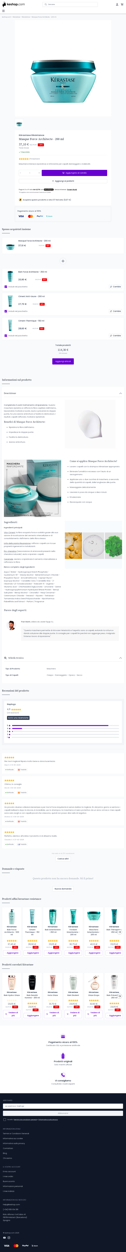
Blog (5, 1153)
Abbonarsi (63, 1113)
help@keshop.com (11, 1204)
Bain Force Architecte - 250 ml (32, 272)
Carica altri (63, 858)
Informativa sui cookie (13, 1138)
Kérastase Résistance (31, 135)
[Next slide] (107, 68)
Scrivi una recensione (18, 718)
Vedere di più (13, 1014)
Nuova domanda (63, 888)
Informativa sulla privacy (14, 1143)
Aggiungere (12, 952)
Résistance (26, 17)
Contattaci (8, 1148)
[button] (19, 123)
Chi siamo (7, 1158)
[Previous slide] (19, 68)
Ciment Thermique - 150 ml (31, 321)
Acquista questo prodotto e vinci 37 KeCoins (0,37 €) (47, 200)
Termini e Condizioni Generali (16, 1133)
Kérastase (16, 17)
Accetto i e (32, 1120)
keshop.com (6, 17)
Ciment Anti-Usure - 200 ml (31, 296)
